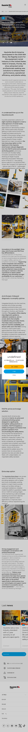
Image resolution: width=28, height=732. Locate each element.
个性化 (14, 375)
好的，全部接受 (14, 366)
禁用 (14, 371)
